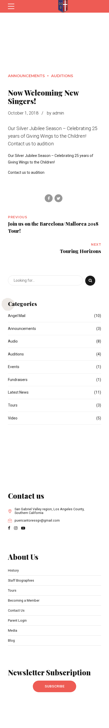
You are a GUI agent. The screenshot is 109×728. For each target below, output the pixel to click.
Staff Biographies (21, 580)
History (13, 570)
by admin (55, 113)
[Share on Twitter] (58, 198)
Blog (11, 640)
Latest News (18, 392)
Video (12, 418)
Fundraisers (18, 380)
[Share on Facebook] (49, 198)
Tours (12, 405)
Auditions (62, 75)
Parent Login (17, 620)
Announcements (26, 75)
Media (12, 630)
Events (13, 367)
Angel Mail (16, 316)
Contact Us (16, 610)
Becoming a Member (23, 600)
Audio (13, 341)
